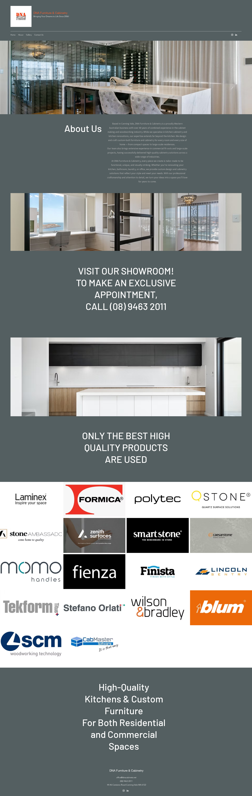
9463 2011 (128, 781)
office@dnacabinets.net (126, 777)
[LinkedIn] (236, 34)
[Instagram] (232, 34)
